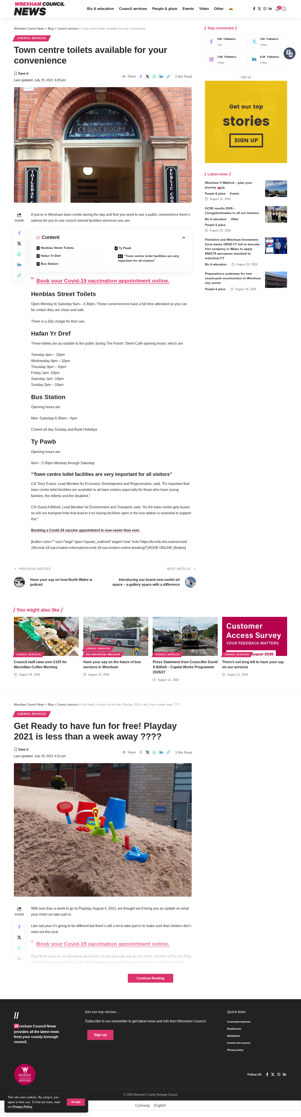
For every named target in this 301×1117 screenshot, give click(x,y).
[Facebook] (254, 9)
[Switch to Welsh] (231, 9)
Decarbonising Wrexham (103, 654)
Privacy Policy (22, 1106)
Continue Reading (150, 978)
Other (234, 219)
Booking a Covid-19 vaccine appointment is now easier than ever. (85, 530)
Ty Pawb (125, 248)
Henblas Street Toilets (57, 248)
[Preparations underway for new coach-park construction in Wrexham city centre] (276, 280)
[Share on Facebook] (140, 76)
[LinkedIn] (270, 9)
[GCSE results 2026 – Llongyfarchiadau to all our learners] (276, 214)
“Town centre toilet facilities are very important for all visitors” (148, 258)
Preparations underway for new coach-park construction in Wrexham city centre (233, 278)
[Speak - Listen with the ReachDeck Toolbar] (289, 53)
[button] (76, 1102)
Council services (31, 38)
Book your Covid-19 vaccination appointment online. (102, 281)
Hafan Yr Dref (51, 255)
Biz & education (216, 219)
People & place (215, 193)
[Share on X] (147, 76)
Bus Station (49, 263)
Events (234, 193)
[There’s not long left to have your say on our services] (254, 636)
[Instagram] (265, 9)
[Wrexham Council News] (39, 8)
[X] (259, 9)
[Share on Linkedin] (161, 76)
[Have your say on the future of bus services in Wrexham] (115, 636)
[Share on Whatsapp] (154, 76)
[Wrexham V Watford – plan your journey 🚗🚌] (276, 188)
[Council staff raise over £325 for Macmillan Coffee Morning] (46, 636)
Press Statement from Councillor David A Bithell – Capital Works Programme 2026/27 (185, 667)
